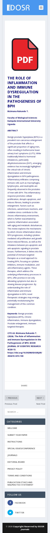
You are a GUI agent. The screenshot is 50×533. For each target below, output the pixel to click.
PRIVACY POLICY (15, 468)
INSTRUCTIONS (15, 441)
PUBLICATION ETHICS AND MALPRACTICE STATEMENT (20, 483)
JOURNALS (12, 455)
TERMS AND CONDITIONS (20, 475)
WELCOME (12, 428)
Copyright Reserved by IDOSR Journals (28, 528)
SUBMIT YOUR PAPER (17, 435)
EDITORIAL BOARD (16, 462)
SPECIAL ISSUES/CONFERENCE (21, 448)
